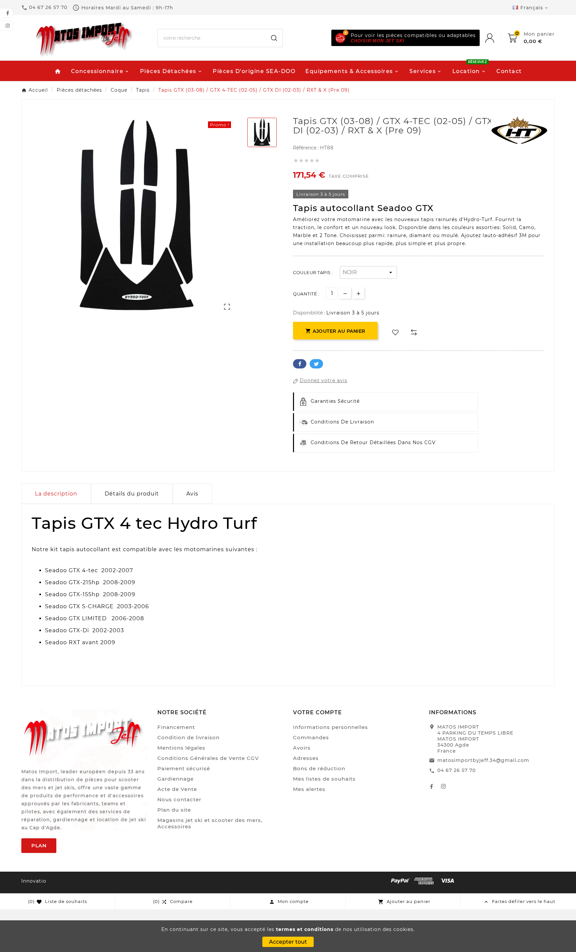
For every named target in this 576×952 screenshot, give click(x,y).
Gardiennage (175, 779)
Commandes (311, 737)
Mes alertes (309, 789)
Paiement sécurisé (183, 768)
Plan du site (174, 810)
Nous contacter (179, 799)
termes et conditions (304, 929)
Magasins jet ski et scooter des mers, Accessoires (209, 823)
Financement (176, 727)
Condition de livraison (188, 737)
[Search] (274, 38)
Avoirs (302, 748)
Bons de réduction (319, 768)
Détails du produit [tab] (132, 494)
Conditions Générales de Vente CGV (208, 758)
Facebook (299, 363)
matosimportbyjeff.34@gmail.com (483, 760)
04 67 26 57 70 (456, 770)
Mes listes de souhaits (324, 779)
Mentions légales (181, 748)
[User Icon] (496, 38)
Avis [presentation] (192, 494)
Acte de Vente (177, 789)
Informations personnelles (330, 727)
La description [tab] (56, 494)
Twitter (316, 363)
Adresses (306, 758)
